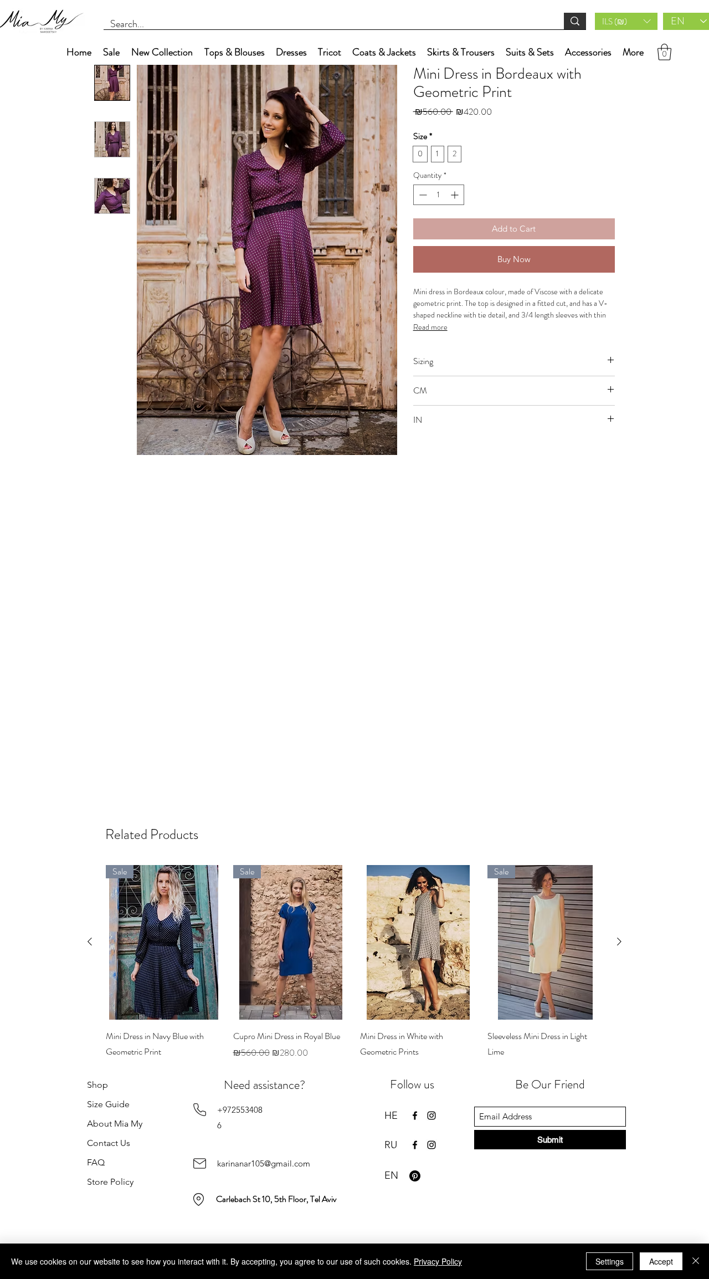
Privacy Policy (438, 1261)
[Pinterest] (414, 1175)
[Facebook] (414, 1115)
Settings (609, 1261)
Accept (661, 1261)
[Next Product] (619, 941)
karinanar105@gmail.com (263, 1163)
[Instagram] (431, 1115)
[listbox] (626, 21)
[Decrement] (422, 194)
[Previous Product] (89, 941)
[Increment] (456, 194)
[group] (354, 970)
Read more (430, 326)
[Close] (695, 1261)
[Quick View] (418, 942)
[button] (626, 21)
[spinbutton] (439, 194)
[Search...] (575, 21)
